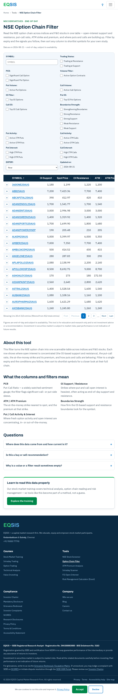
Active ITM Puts (16, 138)
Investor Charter (10, 597)
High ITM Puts (15, 152)
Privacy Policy (9, 624)
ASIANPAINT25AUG (23, 282)
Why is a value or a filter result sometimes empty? (34, 465)
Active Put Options (17, 90)
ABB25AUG (18, 191)
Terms (84, 679)
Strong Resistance (72, 114)
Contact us (67, 610)
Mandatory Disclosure (13, 601)
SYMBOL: (10, 56)
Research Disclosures (13, 619)
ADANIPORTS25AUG (23, 223)
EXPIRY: (9, 162)
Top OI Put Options (72, 99)
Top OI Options (16, 99)
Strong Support (70, 118)
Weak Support (70, 128)
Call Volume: (66, 85)
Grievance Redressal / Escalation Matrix (52, 666)
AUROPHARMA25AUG (24, 301)
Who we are (67, 597)
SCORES (7, 615)
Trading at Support (72, 66)
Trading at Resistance (73, 61)
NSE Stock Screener (71, 557)
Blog (64, 601)
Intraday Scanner (70, 570)
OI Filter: (10, 95)
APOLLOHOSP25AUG (24, 269)
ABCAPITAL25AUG (22, 197)
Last (111, 316)
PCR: (8, 71)
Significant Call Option (19, 75)
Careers (66, 606)
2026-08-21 (69, 166)
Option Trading (10, 565)
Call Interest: (66, 147)
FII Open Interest (70, 574)
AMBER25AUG (20, 243)
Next (104, 316)
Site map (111, 679)
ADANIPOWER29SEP (24, 230)
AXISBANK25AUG (22, 308)
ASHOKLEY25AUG (22, 275)
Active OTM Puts (16, 142)
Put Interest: (12, 147)
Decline (95, 689)
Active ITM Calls (71, 138)
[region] (59, 243)
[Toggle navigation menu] (110, 4)
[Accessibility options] (102, 5)
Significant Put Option (19, 80)
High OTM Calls (70, 157)
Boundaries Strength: (70, 104)
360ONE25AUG (20, 184)
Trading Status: (67, 56)
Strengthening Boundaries (75, 109)
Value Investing (10, 574)
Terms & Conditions (12, 628)
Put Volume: (11, 85)
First (66, 316)
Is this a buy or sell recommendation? (27, 454)
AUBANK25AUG (21, 295)
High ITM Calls (70, 152)
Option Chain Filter (71, 561)
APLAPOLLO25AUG (23, 262)
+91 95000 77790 (11, 541)
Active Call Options (72, 90)
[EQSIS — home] (10, 5)
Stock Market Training (13, 557)
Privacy (77, 679)
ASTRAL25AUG (20, 288)
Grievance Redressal (12, 606)
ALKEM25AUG (20, 236)
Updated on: (65, 162)
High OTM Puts (16, 157)
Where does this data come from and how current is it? (36, 444)
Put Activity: (11, 133)
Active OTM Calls (71, 142)
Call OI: (9, 104)
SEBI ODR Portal (63, 669)
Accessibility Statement (14, 633)
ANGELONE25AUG (22, 256)
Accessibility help (97, 679)
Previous (75, 316)
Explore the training (22, 501)
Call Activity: (66, 133)
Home (6, 12)
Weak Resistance (71, 123)
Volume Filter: (66, 71)
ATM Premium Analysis (72, 565)
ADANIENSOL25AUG (23, 204)
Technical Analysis (11, 570)
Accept (80, 689)
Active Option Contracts (74, 75)
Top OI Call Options (18, 109)
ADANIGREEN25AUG (24, 217)
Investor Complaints (12, 610)
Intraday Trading (10, 561)
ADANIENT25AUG (22, 210)
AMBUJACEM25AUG (23, 249)
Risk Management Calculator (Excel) (78, 579)
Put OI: (63, 95)
